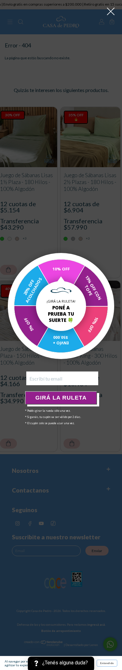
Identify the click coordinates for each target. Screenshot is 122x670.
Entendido (107, 663)
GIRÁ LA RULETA (61, 398)
